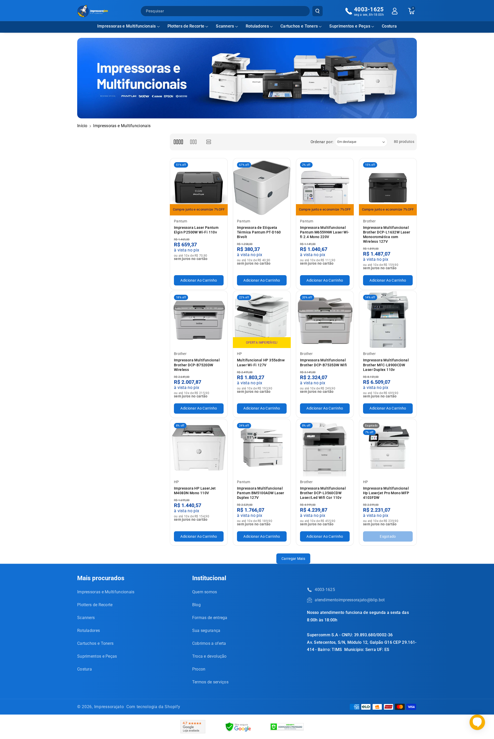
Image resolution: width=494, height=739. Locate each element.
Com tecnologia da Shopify (153, 706)
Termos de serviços (210, 682)
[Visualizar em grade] (178, 142)
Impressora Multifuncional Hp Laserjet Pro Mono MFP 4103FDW (386, 493)
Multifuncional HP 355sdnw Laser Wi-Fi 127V (261, 362)
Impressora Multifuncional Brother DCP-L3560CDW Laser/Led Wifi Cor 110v (323, 493)
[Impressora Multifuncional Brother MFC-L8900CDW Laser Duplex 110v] (388, 319)
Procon (199, 669)
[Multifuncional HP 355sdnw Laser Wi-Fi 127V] (261, 319)
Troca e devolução (209, 656)
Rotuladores (257, 26)
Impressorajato (109, 706)
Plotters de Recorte (186, 26)
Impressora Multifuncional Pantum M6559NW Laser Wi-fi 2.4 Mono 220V (324, 232)
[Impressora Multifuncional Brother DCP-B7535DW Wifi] (325, 319)
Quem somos (204, 591)
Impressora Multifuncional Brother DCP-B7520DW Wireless (197, 364)
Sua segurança (206, 630)
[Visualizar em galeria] (193, 142)
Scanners (225, 26)
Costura (84, 669)
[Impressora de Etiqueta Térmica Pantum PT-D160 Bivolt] (261, 187)
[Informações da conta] (394, 11)
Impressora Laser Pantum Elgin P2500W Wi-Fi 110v (196, 229)
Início (82, 125)
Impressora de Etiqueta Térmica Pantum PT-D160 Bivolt (259, 232)
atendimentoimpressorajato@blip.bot (350, 599)
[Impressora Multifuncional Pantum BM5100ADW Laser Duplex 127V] (261, 447)
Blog (196, 604)
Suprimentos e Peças (349, 26)
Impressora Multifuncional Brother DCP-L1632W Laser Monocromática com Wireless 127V (386, 234)
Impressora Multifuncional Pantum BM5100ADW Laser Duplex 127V (260, 493)
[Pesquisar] (317, 11)
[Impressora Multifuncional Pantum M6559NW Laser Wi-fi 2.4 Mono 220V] (325, 187)
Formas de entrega (209, 617)
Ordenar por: (322, 142)
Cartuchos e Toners (299, 26)
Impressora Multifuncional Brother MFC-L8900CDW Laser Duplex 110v (386, 364)
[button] (128, 26)
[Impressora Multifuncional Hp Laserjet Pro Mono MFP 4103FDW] (388, 447)
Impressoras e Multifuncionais (126, 26)
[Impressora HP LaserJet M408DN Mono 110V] (198, 447)
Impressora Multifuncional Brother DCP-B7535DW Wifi (323, 362)
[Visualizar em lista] (209, 142)
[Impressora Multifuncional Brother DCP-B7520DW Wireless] (198, 319)
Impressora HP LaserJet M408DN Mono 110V (195, 490)
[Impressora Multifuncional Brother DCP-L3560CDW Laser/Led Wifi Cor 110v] (325, 447)
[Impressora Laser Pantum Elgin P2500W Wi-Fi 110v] (198, 187)
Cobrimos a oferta (209, 643)
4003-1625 (325, 589)
